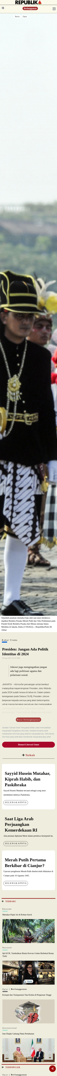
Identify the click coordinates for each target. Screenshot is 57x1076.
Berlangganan (30, 8)
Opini (25, 17)
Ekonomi (7, 909)
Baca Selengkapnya (28, 720)
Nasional (7, 948)
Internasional (9, 1028)
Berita (17, 17)
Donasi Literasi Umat (28, 744)
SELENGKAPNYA (16, 802)
